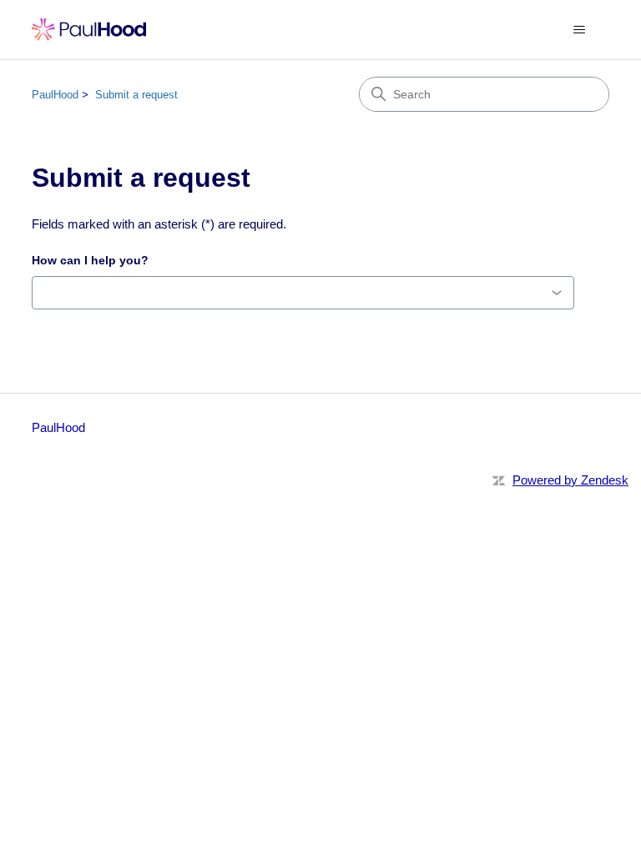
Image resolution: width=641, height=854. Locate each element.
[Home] (89, 29)
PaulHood (55, 94)
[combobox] (303, 292)
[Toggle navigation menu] (579, 30)
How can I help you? (90, 260)
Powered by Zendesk (570, 480)
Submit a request (136, 94)
